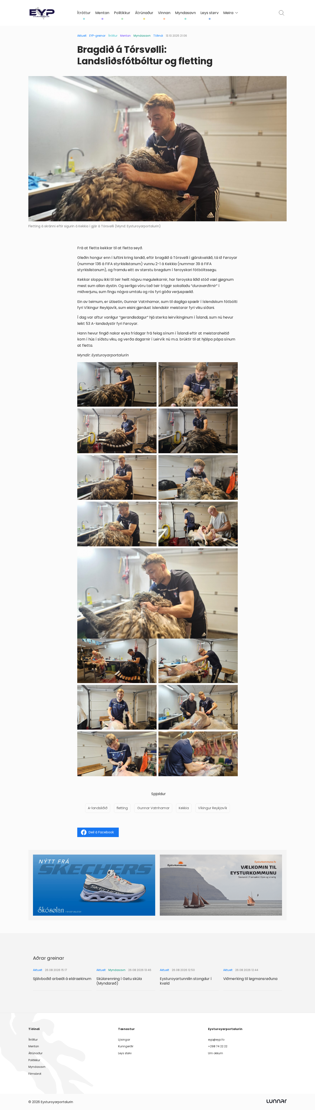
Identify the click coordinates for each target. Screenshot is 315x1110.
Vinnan (164, 12)
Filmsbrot (34, 1074)
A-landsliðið (97, 808)
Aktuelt (81, 36)
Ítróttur (84, 12)
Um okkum (215, 1053)
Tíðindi (158, 36)
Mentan (102, 12)
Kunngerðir (125, 1046)
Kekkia (184, 808)
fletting (122, 808)
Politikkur (122, 12)
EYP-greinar (97, 36)
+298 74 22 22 (217, 1046)
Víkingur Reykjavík (212, 808)
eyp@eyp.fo (216, 1040)
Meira (228, 12)
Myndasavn (185, 12)
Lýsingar (124, 1040)
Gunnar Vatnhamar (153, 808)
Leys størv (209, 12)
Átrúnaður (144, 12)
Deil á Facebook (101, 832)
